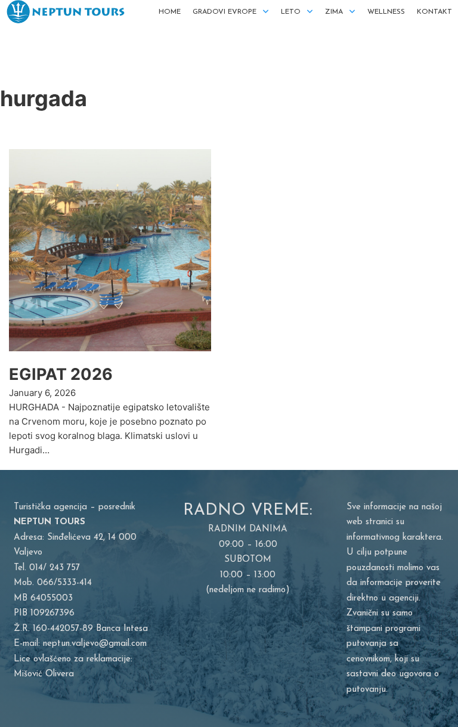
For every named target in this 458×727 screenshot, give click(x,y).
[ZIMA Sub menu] (352, 12)
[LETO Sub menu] (310, 12)
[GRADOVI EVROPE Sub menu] (265, 12)
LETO (291, 12)
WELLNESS (386, 12)
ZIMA (334, 12)
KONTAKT (434, 12)
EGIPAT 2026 (61, 374)
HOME (170, 12)
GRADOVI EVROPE (224, 12)
